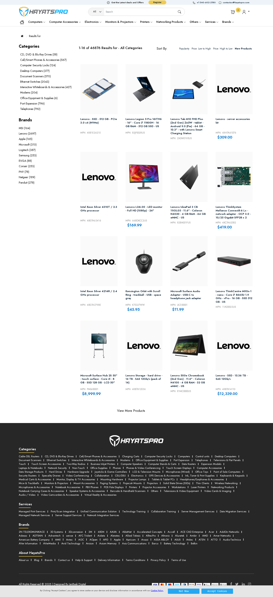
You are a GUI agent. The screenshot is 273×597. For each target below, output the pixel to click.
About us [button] (24, 560)
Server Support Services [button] (68, 515)
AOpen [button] (94, 540)
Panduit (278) (26, 183)
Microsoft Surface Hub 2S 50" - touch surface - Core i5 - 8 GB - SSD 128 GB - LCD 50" (98, 379)
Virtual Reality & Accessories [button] (100, 495)
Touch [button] (22, 464)
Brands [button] (227, 22)
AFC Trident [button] (85, 536)
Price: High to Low (222, 48)
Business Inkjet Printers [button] (103, 464)
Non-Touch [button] (78, 468)
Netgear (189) (27, 177)
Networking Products (170, 22)
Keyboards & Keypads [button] (232, 475)
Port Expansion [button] (181, 460)
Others (194, 22)
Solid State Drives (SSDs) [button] (176, 483)
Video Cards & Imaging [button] (217, 491)
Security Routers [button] (27, 475)
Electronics (92, 22)
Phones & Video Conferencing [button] (143, 468)
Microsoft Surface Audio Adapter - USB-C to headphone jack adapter (185, 294)
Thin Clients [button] (202, 483)
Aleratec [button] (115, 536)
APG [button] (105, 540)
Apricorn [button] (131, 540)
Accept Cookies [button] (217, 591)
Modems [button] (125, 460)
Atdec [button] (189, 540)
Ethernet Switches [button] (56, 460)
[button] (206, 2)
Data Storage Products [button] (31, 472)
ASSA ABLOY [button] (161, 540)
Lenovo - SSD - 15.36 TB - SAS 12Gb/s (231, 377)
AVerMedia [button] (49, 543)
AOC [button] (81, 540)
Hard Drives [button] (55, 472)
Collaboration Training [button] (163, 511)
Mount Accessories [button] (84, 483)
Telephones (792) (30, 109)
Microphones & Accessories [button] (34, 487)
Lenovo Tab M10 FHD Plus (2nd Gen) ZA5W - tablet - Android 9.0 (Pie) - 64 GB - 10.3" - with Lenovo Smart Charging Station (187, 126)
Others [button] (154, 491)
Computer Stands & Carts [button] (162, 464)
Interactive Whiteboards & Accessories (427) (46, 87)
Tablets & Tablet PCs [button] (163, 479)
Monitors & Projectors (119, 22)
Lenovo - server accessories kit (233, 121)
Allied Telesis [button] (133, 536)
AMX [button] (58, 540)
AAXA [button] (113, 532)
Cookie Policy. (157, 590)
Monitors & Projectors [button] (56, 483)
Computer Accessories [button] (209, 468)
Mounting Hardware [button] (112, 479)
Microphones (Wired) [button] (178, 472)
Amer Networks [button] (222, 536)
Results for (35, 36)
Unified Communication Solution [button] (99, 511)
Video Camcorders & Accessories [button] (60, 495)
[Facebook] (231, 584)
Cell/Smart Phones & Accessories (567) (43, 60)
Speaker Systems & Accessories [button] (87, 491)
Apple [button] (117, 540)
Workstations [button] (178, 487)
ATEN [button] (202, 540)
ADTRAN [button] (38, 536)
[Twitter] (237, 584)
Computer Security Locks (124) (38, 65)
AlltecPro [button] (151, 536)
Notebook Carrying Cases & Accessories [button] (41, 491)
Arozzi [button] (144, 540)
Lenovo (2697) (27, 134)
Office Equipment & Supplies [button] (152, 460)
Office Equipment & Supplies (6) (39, 98)
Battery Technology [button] (174, 543)
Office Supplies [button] (98, 468)
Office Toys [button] (201, 472)
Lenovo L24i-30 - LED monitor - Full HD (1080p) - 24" (144, 208)
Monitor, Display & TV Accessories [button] (76, 479)
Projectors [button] (152, 483)
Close (152, 410)
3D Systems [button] (56, 532)
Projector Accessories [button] (154, 487)
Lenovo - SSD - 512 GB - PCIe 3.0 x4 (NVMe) (98, 121)
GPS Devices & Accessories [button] (164, 475)
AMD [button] (205, 536)
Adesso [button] (23, 536)
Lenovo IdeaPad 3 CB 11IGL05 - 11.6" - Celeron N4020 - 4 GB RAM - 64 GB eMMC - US (188, 212)
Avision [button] (90, 543)
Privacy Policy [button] (158, 560)
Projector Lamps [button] (137, 479)
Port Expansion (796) (32, 104)
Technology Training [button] (133, 511)
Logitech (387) (27, 150)
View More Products (131, 410)
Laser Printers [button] (198, 487)
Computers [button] (184, 456)
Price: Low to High (201, 48)
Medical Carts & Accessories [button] (35, 479)
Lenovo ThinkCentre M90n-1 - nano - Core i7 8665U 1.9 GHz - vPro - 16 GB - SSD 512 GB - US (234, 296)
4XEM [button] (101, 532)
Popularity (184, 48)
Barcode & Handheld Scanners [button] (127, 491)
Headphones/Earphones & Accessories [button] (202, 479)
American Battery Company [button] (34, 540)
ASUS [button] (177, 540)
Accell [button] (171, 532)
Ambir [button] (193, 536)
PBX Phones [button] (92, 487)
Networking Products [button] (222, 487)
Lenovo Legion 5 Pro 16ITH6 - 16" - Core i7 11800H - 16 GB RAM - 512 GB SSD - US (144, 122)
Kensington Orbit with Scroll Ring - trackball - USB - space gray (143, 294)
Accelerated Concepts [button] (149, 532)
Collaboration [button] (102, 475)
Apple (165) (25, 139)
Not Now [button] (184, 591)
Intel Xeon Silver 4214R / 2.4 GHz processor (98, 293)
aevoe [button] (69, 536)
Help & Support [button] (83, 560)
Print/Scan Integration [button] (63, 511)
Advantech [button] (54, 536)
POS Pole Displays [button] (114, 487)
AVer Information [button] (28, 543)
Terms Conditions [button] (135, 560)
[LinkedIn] (243, 584)
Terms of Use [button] (178, 560)
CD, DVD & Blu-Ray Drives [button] (59, 456)
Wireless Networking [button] (226, 483)
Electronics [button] (137, 475)
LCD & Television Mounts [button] (146, 472)
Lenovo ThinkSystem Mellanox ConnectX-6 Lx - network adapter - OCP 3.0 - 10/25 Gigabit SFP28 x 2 (233, 212)
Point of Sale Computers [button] (227, 472)
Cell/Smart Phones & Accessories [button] (98, 456)
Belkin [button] (194, 543)
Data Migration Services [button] (233, 511)
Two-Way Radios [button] (76, 464)
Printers (145, 22)
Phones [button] (117, 468)
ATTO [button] (214, 540)
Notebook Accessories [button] (67, 487)
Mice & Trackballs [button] (29, 483)
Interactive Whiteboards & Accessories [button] (93, 460)
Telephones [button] (201, 460)
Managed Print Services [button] (32, 511)
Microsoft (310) (28, 145)
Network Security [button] (57, 468)
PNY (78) (24, 172)
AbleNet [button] (127, 532)
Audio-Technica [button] (232, 540)
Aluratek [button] (179, 536)
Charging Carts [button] (130, 456)
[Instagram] (249, 584)
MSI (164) (24, 128)
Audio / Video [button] (27, 495)
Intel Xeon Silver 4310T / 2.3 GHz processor (98, 208)
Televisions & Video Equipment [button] (181, 491)
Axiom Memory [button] (108, 543)
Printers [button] (133, 487)
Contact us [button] (64, 560)
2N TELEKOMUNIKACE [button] (32, 532)
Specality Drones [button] (51, 475)
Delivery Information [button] (109, 560)
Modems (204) (29, 92)
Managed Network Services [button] (34, 515)
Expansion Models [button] (211, 464)
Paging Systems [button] (109, 483)
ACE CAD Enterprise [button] (191, 532)
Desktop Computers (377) (35, 71)
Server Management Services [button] (197, 511)
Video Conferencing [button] (77, 475)
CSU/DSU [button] (120, 475)
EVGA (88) (25, 161)
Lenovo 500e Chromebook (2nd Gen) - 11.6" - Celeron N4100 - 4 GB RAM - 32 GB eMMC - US (187, 381)
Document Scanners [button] (30, 460)
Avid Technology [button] (70, 543)
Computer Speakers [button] (131, 464)
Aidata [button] (101, 536)
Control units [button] (202, 456)
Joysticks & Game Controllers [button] (111, 472)
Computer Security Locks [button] (158, 456)
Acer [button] (211, 532)
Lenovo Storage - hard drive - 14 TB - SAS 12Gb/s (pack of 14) (144, 379)
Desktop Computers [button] (225, 456)
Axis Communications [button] (134, 543)
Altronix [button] (165, 536)
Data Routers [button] (189, 464)
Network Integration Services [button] (103, 515)
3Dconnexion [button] (76, 532)
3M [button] (90, 532)
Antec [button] (69, 540)
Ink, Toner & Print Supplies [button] (199, 475)
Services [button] (210, 22)
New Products (243, 48)
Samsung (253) (28, 155)
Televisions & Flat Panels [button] (226, 460)
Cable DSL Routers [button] (29, 456)
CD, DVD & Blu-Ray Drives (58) (38, 54)
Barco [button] (155, 543)
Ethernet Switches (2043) (34, 82)
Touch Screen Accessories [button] (46, 464)
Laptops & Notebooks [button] (30, 468)
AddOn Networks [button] (229, 532)
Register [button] (157, 2)
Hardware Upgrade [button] (78, 472)
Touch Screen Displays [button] (178, 468)
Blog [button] (36, 560)
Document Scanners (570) (35, 76)
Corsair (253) (27, 166)
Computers (35, 22)
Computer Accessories (64, 22)
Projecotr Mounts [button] (132, 483)
